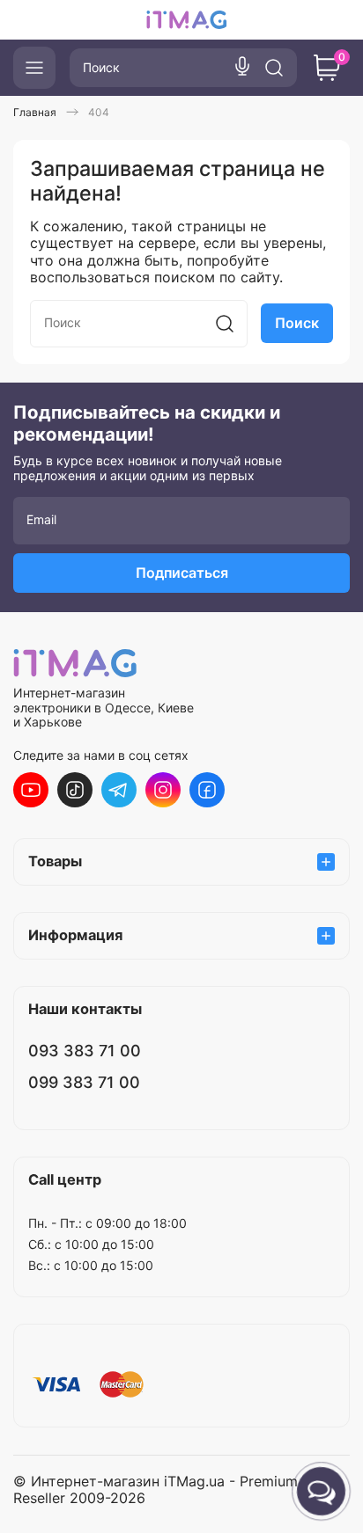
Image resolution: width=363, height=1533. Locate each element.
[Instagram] (163, 789)
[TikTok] (75, 789)
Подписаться (182, 572)
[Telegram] (119, 789)
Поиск (297, 323)
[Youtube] (30, 789)
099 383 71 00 (84, 1082)
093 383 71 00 (84, 1050)
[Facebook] (207, 789)
